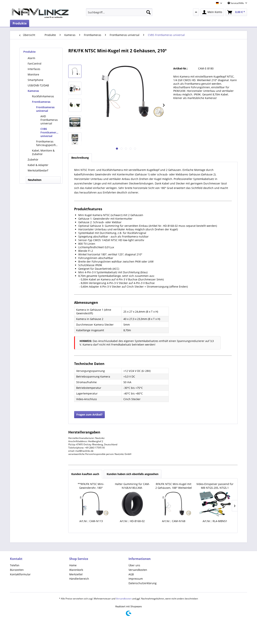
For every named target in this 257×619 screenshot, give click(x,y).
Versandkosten (137, 570)
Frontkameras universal (45, 109)
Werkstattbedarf (38, 170)
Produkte (29, 51)
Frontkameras (41, 102)
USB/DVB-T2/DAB (38, 85)
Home (73, 565)
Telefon (14, 565)
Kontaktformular (20, 574)
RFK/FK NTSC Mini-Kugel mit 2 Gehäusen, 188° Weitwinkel (173, 486)
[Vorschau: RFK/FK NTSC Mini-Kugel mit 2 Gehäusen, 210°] (74, 71)
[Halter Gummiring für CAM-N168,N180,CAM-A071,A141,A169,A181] (132, 504)
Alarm (31, 58)
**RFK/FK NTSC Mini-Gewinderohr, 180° (91, 486)
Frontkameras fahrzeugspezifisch (48, 143)
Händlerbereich (79, 578)
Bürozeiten (17, 570)
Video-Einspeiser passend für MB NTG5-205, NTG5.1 (214, 486)
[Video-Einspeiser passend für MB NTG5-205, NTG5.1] (215, 504)
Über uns (134, 565)
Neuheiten (34, 180)
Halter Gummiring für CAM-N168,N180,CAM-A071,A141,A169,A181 (132, 486)
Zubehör (33, 159)
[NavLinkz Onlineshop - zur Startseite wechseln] (40, 13)
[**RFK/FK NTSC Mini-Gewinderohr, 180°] (91, 504)
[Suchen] (148, 12)
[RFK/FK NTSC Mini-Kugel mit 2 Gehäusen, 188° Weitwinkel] (173, 504)
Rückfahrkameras (43, 96)
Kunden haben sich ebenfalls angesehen (132, 474)
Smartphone (35, 80)
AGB (131, 574)
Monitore (33, 74)
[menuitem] (119, 12)
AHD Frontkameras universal (49, 119)
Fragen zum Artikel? (89, 414)
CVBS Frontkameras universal (49, 132)
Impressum (135, 578)
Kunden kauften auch (85, 474)
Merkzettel (76, 574)
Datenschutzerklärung (142, 583)
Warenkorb (76, 570)
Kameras (33, 91)
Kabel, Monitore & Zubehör (43, 152)
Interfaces (34, 69)
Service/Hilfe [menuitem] (237, 3)
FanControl (34, 63)
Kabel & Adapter (38, 165)
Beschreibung (80, 157)
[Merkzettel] (196, 12)
